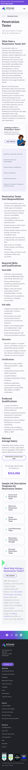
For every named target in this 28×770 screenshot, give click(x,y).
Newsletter (5, 743)
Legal (3, 690)
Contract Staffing (6, 705)
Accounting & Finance (8, 671)
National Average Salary (10, 178)
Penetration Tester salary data (14, 457)
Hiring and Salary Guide (8, 734)
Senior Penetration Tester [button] (12, 519)
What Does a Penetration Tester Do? (13, 154)
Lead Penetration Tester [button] (14, 529)
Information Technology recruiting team (13, 594)
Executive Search (6, 715)
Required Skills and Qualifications (12, 167)
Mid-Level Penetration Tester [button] (12, 508)
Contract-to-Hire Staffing (8, 709)
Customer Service (6, 696)
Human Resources (7, 684)
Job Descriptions (6, 737)
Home (3, 16)
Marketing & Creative (7, 680)
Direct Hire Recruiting (7, 712)
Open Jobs (5, 731)
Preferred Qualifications (10, 173)
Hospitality (4, 687)
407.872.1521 (5, 655)
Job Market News (6, 727)
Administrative (5, 693)
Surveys (4, 747)
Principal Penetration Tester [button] (12, 551)
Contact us (8, 664)
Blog (3, 740)
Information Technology (8, 674)
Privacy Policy (5, 765)
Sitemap (11, 765)
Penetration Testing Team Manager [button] (13, 540)
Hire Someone (10, 141)
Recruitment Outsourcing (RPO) (10, 718)
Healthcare (5, 677)
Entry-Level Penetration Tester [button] (12, 496)
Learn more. (9, 3)
